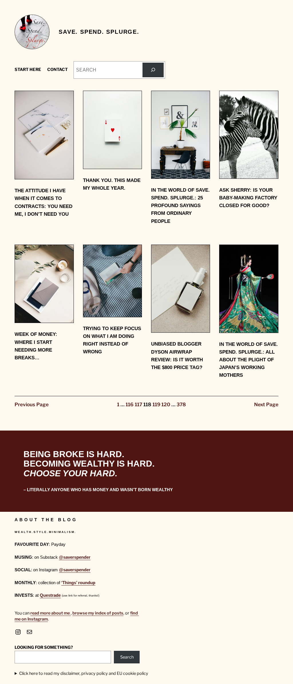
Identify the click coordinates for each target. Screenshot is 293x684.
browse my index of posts (97, 613)
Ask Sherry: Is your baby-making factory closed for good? (248, 197)
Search (127, 657)
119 (156, 404)
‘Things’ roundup (78, 582)
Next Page (266, 404)
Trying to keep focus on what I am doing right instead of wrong (112, 340)
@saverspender (74, 557)
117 (138, 404)
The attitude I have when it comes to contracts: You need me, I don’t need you (43, 202)
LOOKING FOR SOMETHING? (44, 647)
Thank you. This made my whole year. (111, 184)
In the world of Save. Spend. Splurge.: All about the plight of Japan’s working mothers (248, 360)
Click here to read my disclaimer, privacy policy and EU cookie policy (83, 673)
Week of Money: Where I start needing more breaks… (36, 346)
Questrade (50, 595)
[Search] (152, 70)
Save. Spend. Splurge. (99, 32)
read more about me (50, 613)
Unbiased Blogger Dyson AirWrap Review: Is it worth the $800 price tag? (177, 355)
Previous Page (32, 404)
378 (181, 404)
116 (130, 404)
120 (165, 404)
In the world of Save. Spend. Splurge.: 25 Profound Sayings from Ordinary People (180, 205)
